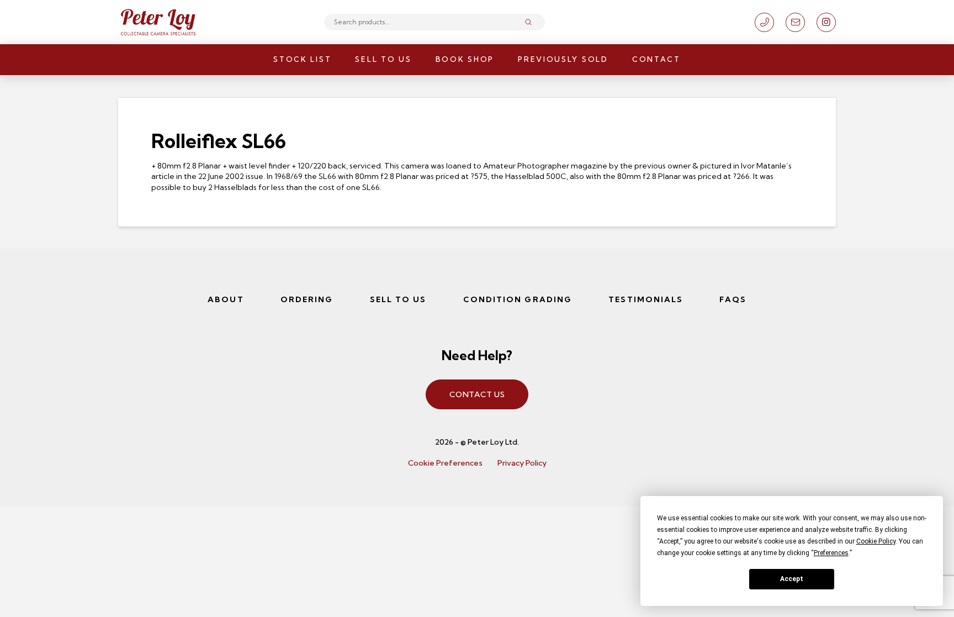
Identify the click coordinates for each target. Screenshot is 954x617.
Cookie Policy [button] (875, 541)
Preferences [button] (831, 553)
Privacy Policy (522, 463)
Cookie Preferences (445, 463)
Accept (791, 579)
